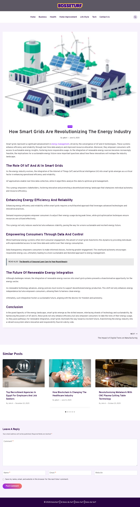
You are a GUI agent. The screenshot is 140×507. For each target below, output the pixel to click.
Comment (9, 441)
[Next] (133, 385)
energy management (60, 144)
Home (33, 17)
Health (53, 17)
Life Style (84, 17)
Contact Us (105, 17)
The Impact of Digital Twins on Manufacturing (117, 336)
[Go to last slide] (7, 385)
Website (99, 473)
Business (43, 17)
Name (7, 473)
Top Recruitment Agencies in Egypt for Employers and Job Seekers (21, 395)
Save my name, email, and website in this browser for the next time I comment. (36, 479)
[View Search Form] (135, 17)
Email (53, 473)
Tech (94, 17)
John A (10, 403)
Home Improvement (68, 17)
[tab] (65, 411)
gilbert (65, 138)
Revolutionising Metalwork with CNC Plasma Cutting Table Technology (115, 395)
